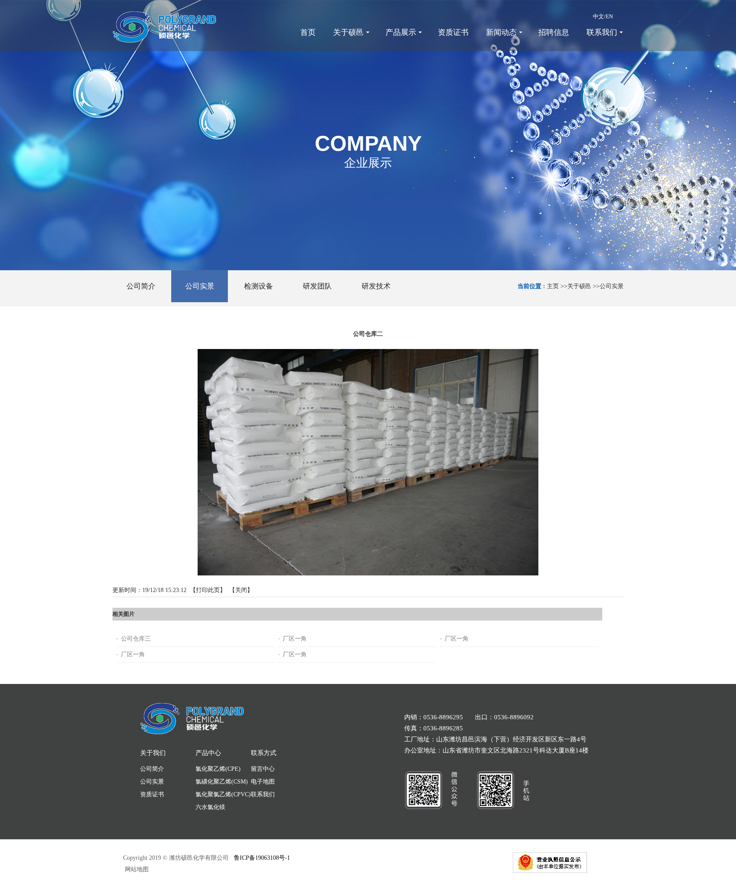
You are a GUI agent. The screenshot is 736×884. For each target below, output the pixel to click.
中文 (598, 16)
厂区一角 (295, 638)
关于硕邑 (579, 286)
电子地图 (263, 781)
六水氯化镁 (210, 807)
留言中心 (263, 769)
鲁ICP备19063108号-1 (262, 858)
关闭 (241, 590)
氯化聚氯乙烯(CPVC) (223, 794)
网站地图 (136, 869)
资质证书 (152, 794)
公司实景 (612, 286)
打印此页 (208, 590)
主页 (553, 286)
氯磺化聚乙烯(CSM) (222, 781)
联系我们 (263, 794)
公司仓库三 (136, 638)
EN (609, 16)
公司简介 (152, 769)
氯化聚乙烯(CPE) (218, 769)
